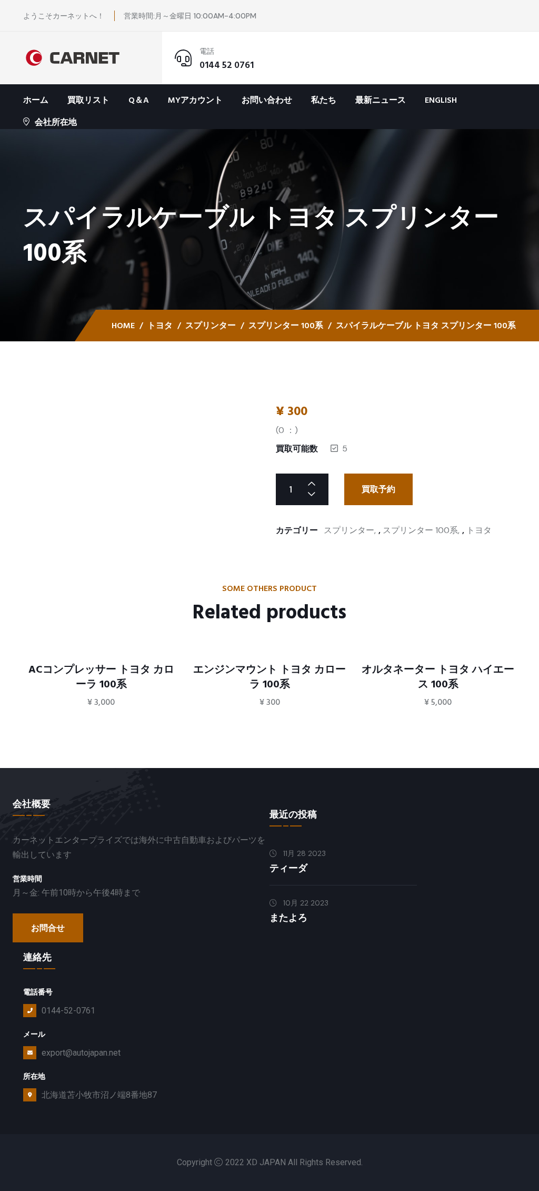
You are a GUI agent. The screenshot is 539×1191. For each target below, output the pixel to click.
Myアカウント (195, 100)
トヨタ (160, 325)
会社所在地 (56, 121)
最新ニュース (380, 100)
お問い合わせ (267, 100)
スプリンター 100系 (285, 325)
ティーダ (288, 868)
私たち (323, 100)
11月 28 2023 (303, 853)
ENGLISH (441, 100)
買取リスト (88, 100)
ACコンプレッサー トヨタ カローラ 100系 (101, 677)
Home (123, 325)
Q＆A (138, 100)
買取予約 (378, 489)
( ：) (287, 430)
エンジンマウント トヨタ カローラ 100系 (269, 677)
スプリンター (210, 325)
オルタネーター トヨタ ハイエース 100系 (438, 677)
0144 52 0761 (226, 65)
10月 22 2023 (304, 903)
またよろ (288, 917)
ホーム (35, 100)
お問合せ (48, 928)
